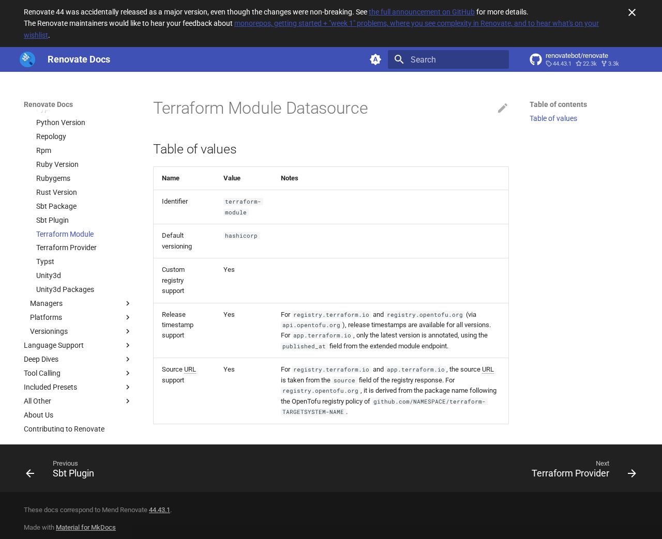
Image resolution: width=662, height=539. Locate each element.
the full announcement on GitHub (422, 12)
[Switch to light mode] (375, 59)
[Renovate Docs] (27, 59)
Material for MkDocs (86, 527)
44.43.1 (159, 510)
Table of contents (558, 104)
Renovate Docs (48, 104)
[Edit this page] (502, 108)
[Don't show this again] (632, 12)
